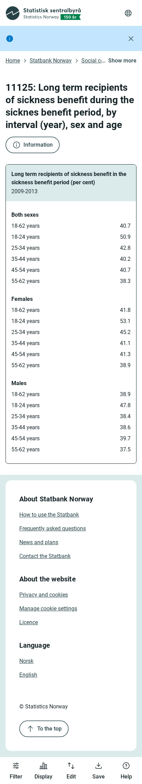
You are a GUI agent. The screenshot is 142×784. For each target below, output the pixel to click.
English (28, 675)
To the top (49, 728)
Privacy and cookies (43, 594)
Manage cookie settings (48, 608)
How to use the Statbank (49, 514)
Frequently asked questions (52, 528)
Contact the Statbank (45, 556)
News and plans (38, 542)
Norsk (26, 661)
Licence (28, 622)
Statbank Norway (51, 60)
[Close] (130, 38)
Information (38, 144)
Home (13, 60)
